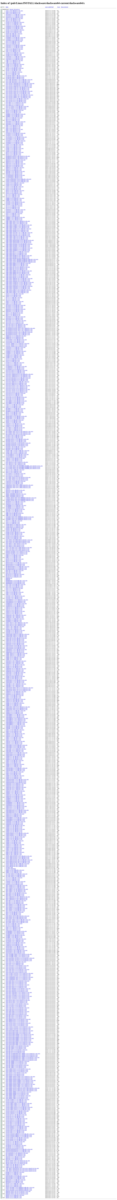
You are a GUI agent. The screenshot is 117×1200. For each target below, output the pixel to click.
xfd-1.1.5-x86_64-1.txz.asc (14, 213)
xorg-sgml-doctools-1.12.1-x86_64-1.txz (18, 80)
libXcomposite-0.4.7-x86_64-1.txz (16, 811)
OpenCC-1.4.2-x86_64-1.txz (14, 1196)
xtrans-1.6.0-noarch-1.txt (14, 32)
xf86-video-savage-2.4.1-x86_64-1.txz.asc (18, 228)
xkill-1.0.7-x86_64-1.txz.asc (15, 152)
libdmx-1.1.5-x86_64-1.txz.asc (15, 703)
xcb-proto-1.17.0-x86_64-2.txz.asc (16, 397)
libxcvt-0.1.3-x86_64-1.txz (14, 608)
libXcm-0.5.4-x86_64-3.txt (14, 816)
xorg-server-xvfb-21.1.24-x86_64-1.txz (17, 88)
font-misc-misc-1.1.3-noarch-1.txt (16, 987)
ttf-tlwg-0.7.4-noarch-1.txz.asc (15, 473)
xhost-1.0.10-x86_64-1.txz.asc (15, 190)
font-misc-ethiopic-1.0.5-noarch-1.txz (17, 993)
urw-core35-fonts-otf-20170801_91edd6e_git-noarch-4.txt (23, 468)
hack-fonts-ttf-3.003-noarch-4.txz (16, 917)
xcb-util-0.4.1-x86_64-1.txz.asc (15, 393)
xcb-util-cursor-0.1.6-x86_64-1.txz (16, 390)
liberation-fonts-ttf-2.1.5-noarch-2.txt (18, 690)
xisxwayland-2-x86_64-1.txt (14, 177)
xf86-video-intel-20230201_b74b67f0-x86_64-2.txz (21, 260)
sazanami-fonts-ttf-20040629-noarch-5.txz (18, 518)
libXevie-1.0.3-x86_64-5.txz (14, 796)
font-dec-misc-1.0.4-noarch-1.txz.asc (17, 1015)
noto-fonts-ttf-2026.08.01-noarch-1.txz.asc (19, 539)
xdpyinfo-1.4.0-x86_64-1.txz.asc (15, 309)
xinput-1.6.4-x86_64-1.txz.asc (15, 182)
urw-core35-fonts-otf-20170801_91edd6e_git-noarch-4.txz (23, 467)
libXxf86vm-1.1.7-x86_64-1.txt (15, 717)
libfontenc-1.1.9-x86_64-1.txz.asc (16, 680)
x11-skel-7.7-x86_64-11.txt (14, 430)
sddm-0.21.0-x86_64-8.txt (13, 515)
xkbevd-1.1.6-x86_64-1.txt (14, 170)
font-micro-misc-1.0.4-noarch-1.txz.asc (18, 1000)
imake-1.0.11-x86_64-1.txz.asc (15, 870)
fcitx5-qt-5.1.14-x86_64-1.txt (15, 1117)
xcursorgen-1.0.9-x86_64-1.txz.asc (16, 339)
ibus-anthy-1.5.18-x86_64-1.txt (15, 910)
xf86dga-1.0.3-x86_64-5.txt (14, 219)
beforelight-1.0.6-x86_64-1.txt (15, 1178)
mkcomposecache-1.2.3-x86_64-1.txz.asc (17, 566)
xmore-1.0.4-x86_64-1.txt (13, 112)
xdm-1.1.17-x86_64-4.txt (13, 315)
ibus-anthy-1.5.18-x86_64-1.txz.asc (16, 908)
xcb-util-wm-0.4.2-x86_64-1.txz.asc (16, 370)
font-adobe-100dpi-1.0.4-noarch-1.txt (17, 1094)
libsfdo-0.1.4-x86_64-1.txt (14, 632)
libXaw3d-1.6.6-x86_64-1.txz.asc (15, 821)
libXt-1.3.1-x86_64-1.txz (13, 738)
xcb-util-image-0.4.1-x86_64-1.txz (16, 383)
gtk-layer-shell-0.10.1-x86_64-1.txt (17, 922)
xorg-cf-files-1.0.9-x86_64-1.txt (16, 108)
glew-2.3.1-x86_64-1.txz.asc (14, 927)
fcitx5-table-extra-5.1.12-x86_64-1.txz (18, 1108)
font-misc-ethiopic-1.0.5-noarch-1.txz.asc (19, 992)
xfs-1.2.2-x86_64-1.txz (13, 207)
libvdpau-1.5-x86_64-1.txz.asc (15, 618)
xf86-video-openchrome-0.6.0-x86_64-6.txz (18, 241)
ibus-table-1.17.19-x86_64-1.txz (15, 890)
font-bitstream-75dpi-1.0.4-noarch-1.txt (18, 1044)
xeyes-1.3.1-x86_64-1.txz (13, 295)
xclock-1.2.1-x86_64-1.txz (14, 363)
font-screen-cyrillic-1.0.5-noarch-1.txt (18, 975)
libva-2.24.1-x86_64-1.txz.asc (15, 626)
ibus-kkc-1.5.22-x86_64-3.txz (15, 901)
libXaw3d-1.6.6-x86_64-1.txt (14, 824)
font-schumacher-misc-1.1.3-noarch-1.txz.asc (19, 977)
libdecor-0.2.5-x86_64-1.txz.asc (15, 710)
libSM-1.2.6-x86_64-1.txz (13, 842)
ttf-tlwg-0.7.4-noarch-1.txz (14, 474)
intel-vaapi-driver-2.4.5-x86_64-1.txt (17, 858)
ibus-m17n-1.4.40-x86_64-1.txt (15, 895)
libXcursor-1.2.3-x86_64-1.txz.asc (16, 806)
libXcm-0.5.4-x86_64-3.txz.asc (15, 814)
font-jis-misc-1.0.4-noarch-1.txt (16, 1006)
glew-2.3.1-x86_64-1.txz (13, 928)
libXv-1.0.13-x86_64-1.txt (14, 732)
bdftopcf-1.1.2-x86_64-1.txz (14, 1181)
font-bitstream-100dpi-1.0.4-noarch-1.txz (18, 1039)
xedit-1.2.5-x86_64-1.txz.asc (15, 301)
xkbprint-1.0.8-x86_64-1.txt (14, 166)
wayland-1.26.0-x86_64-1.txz (14, 448)
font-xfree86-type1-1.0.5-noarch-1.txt (17, 956)
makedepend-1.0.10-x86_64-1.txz (15, 581)
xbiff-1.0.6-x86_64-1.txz (13, 413)
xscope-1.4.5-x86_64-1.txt (14, 55)
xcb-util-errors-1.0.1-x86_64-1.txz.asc (18, 385)
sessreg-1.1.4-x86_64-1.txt (14, 511)
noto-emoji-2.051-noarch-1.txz (15, 544)
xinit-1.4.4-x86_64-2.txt (13, 189)
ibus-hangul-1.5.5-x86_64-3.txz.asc (16, 904)
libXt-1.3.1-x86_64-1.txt (13, 740)
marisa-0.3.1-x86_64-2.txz (14, 575)
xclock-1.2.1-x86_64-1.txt (14, 365)
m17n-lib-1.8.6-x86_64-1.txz (14, 585)
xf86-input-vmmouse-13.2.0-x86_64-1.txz (18, 279)
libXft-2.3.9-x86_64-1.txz (14, 777)
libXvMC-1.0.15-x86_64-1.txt (14, 728)
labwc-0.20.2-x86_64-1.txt (14, 854)
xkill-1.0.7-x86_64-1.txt (13, 154)
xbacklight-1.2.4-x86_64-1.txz (15, 417)
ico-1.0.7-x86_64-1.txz (13, 879)
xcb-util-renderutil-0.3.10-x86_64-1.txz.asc (19, 374)
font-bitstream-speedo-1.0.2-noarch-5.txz (18, 1035)
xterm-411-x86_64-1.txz (13, 35)
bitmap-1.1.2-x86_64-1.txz (14, 1173)
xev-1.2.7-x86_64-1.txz (13, 298)
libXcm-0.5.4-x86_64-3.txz (14, 815)
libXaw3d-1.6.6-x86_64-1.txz (14, 822)
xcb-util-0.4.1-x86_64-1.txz (14, 394)
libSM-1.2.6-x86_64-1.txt (13, 843)
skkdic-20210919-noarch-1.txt (15, 496)
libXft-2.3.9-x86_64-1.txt (14, 778)
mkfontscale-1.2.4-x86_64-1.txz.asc (16, 562)
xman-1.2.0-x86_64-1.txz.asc (14, 125)
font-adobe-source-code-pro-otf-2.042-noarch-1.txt (21, 1090)
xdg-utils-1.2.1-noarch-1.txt (15, 323)
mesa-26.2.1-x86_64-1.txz (13, 571)
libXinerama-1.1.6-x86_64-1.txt (15, 770)
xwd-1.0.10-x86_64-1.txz (13, 19)
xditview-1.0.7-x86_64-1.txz (14, 318)
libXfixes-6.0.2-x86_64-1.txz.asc (16, 787)
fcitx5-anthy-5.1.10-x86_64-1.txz (16, 1139)
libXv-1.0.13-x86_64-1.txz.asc (15, 729)
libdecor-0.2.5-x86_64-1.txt (14, 713)
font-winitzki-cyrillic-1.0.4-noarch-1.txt (19, 960)
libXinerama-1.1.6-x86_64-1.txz (15, 769)
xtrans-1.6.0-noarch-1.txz (14, 31)
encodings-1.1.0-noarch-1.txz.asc (16, 1145)
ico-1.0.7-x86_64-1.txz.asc (14, 877)
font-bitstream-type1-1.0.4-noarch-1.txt (18, 1033)
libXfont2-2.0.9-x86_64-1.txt (15, 785)
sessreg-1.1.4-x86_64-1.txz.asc (15, 509)
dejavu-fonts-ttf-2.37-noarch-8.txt (16, 1163)
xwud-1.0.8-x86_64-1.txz (13, 12)
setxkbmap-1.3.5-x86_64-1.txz (15, 506)
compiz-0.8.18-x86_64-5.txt (14, 1167)
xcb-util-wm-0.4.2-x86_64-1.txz (15, 371)
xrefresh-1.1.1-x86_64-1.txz (14, 57)
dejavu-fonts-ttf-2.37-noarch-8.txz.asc (18, 1160)
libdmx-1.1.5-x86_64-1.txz (14, 704)
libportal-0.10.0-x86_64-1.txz (15, 639)
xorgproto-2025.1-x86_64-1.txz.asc (16, 75)
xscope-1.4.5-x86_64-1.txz (14, 54)
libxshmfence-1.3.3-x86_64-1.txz (15, 601)
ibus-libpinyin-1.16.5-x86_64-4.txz (16, 898)
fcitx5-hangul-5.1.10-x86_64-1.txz (16, 1127)
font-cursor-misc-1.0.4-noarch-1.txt (17, 1025)
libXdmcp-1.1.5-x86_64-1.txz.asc (15, 798)
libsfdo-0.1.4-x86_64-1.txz (14, 631)
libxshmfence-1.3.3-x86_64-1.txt (15, 602)
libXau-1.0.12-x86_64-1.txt (14, 831)
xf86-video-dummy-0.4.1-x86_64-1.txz (17, 264)
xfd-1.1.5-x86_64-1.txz (13, 214)
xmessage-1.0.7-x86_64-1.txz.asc (15, 121)
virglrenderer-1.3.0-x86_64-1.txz (16, 455)
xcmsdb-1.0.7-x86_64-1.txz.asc (15, 355)
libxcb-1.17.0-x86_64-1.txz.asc (15, 611)
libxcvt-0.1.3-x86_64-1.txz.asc (15, 607)
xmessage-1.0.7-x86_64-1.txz (14, 123)
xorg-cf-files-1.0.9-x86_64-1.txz (16, 107)
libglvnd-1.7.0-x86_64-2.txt (14, 675)
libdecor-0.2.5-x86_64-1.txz (14, 712)
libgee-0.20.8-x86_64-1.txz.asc (15, 676)
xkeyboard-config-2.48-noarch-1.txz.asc (18, 156)
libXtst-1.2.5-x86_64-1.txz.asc (15, 733)
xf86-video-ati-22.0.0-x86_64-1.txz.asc (18, 267)
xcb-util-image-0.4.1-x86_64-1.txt (16, 384)
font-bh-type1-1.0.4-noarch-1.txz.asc (17, 1046)
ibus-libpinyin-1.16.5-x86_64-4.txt (16, 899)
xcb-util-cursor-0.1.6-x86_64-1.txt (16, 392)
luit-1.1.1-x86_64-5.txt (13, 590)
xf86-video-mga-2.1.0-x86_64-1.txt (16, 254)
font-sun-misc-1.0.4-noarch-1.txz (16, 966)
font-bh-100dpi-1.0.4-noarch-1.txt (16, 1063)
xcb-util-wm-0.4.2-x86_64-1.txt (15, 372)
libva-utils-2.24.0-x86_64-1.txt (15, 625)
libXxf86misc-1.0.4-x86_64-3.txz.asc (17, 718)
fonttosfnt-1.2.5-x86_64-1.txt (15, 949)
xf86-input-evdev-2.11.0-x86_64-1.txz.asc (18, 290)
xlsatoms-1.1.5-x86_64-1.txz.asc (15, 140)
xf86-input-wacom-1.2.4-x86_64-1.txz (17, 275)
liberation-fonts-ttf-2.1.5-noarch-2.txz (18, 689)
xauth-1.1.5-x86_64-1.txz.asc (15, 420)
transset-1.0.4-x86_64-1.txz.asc (15, 481)
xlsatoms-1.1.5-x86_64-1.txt (14, 143)
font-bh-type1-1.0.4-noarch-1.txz (16, 1047)
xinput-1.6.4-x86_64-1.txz (14, 184)
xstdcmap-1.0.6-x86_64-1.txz (14, 38)
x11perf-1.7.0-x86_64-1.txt (14, 426)
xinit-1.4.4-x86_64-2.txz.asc (15, 186)
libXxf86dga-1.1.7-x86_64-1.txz (15, 723)
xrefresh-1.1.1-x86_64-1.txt (14, 59)
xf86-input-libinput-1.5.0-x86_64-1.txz (18, 287)
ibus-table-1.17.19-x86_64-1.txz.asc (17, 889)
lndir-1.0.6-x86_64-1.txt (13, 594)
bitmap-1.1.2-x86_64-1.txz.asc (15, 1172)
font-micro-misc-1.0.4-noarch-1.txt (16, 1002)
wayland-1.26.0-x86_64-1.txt (14, 449)
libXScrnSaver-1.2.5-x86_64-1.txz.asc (17, 833)
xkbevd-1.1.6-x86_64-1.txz (14, 168)
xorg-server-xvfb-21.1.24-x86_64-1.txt (17, 89)
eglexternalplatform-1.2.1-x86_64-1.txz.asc (19, 1149)
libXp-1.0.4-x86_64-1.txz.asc (15, 760)
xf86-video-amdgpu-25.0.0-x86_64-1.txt (17, 273)
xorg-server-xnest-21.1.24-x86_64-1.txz (18, 92)
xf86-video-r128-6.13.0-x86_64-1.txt (17, 239)
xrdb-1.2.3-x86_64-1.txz (13, 61)
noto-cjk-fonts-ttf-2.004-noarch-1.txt (17, 550)
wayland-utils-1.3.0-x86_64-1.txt (16, 441)
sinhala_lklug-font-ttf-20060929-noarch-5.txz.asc (21, 497)
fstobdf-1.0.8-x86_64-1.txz (14, 936)
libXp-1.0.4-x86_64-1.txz (13, 761)
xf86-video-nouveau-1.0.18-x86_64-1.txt (18, 246)
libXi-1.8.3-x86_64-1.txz (13, 773)
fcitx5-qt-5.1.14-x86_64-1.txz (15, 1116)
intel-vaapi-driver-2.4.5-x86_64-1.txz (17, 857)
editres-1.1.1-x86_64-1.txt (14, 1159)
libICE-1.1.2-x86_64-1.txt (14, 847)
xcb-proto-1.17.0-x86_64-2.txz (15, 398)
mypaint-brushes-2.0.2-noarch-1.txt (16, 553)
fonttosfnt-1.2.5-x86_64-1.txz (15, 947)
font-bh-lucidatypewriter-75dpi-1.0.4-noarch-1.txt (21, 1060)
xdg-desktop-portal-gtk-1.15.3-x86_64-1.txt (19, 330)
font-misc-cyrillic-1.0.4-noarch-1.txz (17, 997)
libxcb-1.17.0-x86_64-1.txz (14, 612)
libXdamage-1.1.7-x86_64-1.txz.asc (16, 802)
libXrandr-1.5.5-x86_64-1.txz (15, 750)
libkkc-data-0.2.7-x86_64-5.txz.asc (16, 653)
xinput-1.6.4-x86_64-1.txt (14, 185)
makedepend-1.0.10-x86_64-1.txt (15, 583)
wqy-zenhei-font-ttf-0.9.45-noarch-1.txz (18, 432)
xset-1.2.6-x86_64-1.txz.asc (14, 49)
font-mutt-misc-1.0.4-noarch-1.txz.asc (17, 981)
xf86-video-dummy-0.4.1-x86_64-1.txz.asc (18, 263)
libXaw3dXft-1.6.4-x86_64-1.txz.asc (16, 817)
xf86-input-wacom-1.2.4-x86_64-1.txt (17, 277)
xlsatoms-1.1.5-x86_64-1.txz (14, 142)
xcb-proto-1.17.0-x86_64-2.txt (15, 399)
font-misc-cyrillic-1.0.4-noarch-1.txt (17, 998)
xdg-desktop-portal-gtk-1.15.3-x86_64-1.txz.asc (20, 328)
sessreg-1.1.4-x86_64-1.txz (14, 510)
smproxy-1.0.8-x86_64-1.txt (14, 492)
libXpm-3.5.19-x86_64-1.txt (14, 759)
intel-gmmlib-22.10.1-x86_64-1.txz (16, 864)
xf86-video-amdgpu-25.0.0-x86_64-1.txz (17, 272)
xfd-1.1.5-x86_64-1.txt (13, 216)
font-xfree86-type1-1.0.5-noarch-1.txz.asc (19, 954)
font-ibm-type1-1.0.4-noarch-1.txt (16, 1014)
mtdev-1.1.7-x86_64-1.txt (13, 557)
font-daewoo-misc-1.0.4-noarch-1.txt (17, 1021)
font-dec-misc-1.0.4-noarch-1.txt (16, 1017)
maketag (8, 579)
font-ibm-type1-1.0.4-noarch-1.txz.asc (17, 1011)
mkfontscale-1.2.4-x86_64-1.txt (15, 565)
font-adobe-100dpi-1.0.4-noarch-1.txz (17, 1093)
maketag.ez (9, 578)
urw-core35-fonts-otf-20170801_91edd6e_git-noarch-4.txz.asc (24, 465)
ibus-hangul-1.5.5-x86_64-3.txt (15, 907)
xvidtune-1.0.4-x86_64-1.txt (14, 28)
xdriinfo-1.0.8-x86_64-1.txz (14, 306)
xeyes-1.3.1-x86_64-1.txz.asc (15, 293)
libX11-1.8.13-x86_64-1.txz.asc (15, 836)
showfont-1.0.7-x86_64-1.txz (14, 502)
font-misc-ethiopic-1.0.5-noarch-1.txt (17, 995)
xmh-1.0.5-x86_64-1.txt (13, 120)
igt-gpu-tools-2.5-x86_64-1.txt (15, 876)
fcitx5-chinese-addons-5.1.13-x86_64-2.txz (19, 1135)
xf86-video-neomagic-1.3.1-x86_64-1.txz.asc (19, 247)
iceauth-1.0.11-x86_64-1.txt (14, 884)
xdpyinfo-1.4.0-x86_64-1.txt (14, 311)
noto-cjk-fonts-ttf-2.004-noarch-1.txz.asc (19, 547)
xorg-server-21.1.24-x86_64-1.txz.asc (17, 98)
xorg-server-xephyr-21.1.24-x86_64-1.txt (18, 97)
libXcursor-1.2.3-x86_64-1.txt (15, 808)
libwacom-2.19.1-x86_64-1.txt (15, 617)
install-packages (11, 868)
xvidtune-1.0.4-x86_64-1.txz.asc (15, 26)
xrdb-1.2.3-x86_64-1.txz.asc (14, 60)
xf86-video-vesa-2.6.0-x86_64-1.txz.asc (18, 221)
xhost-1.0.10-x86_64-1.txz (14, 191)
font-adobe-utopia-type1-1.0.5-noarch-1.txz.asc (20, 1076)
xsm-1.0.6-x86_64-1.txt (13, 43)
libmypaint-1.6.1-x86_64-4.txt (15, 652)
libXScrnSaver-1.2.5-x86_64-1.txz (16, 834)
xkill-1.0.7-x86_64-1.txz (13, 153)
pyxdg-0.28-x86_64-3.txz (13, 529)
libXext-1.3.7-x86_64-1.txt (14, 793)
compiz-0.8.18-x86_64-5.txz (14, 1165)
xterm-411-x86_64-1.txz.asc (14, 33)
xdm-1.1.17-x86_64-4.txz (13, 314)
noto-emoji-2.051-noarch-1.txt (15, 546)
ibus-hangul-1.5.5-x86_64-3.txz (15, 905)
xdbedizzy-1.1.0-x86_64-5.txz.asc (16, 335)
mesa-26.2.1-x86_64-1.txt (13, 573)
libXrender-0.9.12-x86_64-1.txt (15, 747)
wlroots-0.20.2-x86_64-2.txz (14, 436)
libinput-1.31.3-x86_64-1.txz (15, 662)
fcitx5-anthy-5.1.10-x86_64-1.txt (16, 1140)
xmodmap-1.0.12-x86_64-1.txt (14, 116)
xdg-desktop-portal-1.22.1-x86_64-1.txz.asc (19, 332)
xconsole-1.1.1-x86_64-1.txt (14, 349)
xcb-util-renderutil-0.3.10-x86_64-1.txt (18, 376)
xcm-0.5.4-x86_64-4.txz (13, 360)
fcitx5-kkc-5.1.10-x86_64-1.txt (15, 1125)
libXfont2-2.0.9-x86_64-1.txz (15, 784)
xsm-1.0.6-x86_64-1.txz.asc (14, 41)
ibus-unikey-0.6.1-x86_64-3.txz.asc (16, 885)
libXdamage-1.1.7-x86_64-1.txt (15, 805)
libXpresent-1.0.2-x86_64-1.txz (15, 754)
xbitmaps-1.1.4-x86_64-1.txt (14, 411)
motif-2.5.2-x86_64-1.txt (13, 561)
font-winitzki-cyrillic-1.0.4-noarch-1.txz (19, 959)
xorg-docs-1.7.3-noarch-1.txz (15, 103)
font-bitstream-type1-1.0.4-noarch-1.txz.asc (19, 1030)
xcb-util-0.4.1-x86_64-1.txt (14, 395)
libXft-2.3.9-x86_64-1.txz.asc (15, 775)
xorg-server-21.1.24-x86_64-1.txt (16, 101)
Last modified (49, 7)
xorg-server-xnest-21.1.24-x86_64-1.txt (18, 93)
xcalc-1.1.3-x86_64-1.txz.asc (15, 404)
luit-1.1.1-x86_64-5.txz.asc (14, 588)
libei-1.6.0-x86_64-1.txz (13, 696)
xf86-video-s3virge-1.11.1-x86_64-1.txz (18, 233)
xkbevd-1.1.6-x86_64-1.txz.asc (15, 167)
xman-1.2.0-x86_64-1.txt (13, 128)
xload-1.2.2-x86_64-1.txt (13, 151)
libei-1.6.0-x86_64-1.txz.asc (15, 695)
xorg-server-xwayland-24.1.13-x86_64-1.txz (19, 84)
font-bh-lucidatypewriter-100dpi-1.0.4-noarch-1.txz (22, 1054)
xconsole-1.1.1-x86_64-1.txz (14, 348)
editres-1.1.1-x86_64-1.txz (14, 1158)
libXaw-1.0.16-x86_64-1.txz (14, 826)
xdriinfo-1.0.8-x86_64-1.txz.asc (15, 305)
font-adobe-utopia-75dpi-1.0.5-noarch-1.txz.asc (20, 1084)
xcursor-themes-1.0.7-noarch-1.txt (16, 346)
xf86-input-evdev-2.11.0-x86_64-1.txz (17, 291)
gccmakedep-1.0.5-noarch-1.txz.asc (16, 931)
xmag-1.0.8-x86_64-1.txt (13, 131)
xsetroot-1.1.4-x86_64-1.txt (14, 47)
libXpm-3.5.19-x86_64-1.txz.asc (15, 756)
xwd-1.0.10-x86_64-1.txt (13, 21)
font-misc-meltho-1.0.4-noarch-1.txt (17, 991)
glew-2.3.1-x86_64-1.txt (13, 930)
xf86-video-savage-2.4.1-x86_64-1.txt (17, 231)
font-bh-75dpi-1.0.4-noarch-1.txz (16, 1066)
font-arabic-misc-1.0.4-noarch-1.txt (17, 1071)
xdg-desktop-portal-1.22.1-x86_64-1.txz (18, 333)
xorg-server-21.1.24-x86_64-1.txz (16, 100)
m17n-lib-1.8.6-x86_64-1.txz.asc (15, 584)
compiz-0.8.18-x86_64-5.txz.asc (15, 1164)
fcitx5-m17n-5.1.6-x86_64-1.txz (15, 1119)
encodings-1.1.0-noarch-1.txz (15, 1146)
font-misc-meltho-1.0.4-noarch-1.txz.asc (18, 988)
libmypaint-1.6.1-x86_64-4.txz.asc (16, 649)
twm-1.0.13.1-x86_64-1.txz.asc (15, 469)
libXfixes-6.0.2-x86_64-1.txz (15, 788)
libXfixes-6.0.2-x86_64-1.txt (15, 789)
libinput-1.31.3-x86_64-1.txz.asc (16, 661)
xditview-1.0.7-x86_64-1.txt (14, 319)
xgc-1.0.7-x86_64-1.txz (13, 195)
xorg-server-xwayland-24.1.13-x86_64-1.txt (19, 86)
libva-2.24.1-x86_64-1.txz (14, 627)
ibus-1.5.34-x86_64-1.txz (13, 913)
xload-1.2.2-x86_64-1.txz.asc (15, 148)
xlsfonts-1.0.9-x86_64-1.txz (14, 134)
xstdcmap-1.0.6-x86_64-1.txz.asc (15, 37)
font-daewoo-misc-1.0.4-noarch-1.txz (17, 1020)
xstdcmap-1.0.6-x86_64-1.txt (14, 40)
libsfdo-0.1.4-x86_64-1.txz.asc (15, 630)
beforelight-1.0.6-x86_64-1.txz (15, 1177)
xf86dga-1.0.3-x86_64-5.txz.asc (15, 217)
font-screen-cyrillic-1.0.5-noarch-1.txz (18, 974)
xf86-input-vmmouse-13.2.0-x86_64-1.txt (18, 281)
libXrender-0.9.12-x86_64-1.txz (15, 746)
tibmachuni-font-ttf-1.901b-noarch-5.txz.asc (19, 485)
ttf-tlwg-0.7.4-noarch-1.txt (14, 476)
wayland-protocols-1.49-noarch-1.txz (17, 444)
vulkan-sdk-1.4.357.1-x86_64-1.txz (16, 451)
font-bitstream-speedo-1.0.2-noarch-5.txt (18, 1037)
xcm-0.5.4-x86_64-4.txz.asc (14, 358)
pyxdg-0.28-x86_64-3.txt (13, 530)
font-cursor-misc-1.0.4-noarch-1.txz (17, 1024)
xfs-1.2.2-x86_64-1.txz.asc (14, 205)
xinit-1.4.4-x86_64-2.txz (13, 188)
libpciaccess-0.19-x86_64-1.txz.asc (16, 645)
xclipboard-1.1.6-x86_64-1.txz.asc (16, 366)
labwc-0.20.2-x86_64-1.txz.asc (15, 852)
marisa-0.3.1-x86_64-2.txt (14, 576)
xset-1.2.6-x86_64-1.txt (13, 51)
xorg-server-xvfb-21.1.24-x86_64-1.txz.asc (19, 87)
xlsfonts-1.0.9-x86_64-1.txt (14, 135)
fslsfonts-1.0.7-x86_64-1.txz (15, 940)
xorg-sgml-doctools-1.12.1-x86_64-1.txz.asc (19, 79)
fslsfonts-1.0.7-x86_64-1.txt (15, 941)
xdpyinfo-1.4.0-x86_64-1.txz (14, 310)
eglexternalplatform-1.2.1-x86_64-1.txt (18, 1151)
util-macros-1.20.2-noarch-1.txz (15, 463)
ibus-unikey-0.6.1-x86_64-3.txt (15, 887)
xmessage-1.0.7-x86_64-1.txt (14, 124)
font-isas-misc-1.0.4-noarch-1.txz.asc (17, 1007)
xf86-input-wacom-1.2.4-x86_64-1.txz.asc (18, 274)
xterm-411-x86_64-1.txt (13, 36)
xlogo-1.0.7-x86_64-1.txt (13, 147)
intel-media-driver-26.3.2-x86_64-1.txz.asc (19, 859)
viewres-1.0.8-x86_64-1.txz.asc (15, 458)
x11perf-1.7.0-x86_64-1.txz (14, 425)
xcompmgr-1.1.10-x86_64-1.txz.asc (16, 351)
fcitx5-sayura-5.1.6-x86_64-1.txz (16, 1112)
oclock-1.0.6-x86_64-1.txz (14, 537)
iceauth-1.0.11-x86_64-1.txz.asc (15, 881)
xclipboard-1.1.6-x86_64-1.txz (15, 367)
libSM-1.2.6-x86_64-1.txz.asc (15, 840)
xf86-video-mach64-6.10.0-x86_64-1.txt (17, 258)
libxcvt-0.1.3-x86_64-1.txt (14, 610)
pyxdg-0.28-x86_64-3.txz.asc (14, 528)
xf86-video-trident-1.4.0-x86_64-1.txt (17, 227)
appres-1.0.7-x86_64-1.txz (14, 1184)
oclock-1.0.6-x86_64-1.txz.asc (15, 536)
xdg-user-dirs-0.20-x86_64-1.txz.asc (17, 324)
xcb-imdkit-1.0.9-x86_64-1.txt (15, 403)
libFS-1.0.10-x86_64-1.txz (14, 849)
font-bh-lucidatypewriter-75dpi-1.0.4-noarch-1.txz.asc (22, 1057)
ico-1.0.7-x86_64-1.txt (13, 880)
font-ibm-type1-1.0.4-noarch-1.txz (16, 1012)
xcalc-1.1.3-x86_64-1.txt (13, 407)
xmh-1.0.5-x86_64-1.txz (13, 119)
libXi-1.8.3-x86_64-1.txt (13, 774)
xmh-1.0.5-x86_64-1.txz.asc (14, 117)
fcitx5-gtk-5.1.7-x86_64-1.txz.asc (16, 1130)
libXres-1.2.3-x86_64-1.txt (14, 743)
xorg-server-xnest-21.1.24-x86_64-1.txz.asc (19, 91)
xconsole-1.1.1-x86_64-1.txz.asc (15, 347)
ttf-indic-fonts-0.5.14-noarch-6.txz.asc (18, 477)
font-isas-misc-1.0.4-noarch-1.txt (16, 1010)
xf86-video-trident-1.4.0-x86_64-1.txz (17, 226)
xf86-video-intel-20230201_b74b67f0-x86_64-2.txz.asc (22, 259)
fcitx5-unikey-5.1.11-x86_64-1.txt (16, 1102)
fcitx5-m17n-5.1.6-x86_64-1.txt (15, 1121)
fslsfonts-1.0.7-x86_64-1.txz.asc (16, 938)
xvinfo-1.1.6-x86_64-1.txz (14, 23)
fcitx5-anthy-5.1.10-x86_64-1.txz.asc (17, 1137)
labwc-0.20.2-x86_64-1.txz (14, 853)
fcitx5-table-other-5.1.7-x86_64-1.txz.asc (19, 1103)
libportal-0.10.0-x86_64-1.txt (15, 640)
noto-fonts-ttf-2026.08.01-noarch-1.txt (18, 542)
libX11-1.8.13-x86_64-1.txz (14, 838)
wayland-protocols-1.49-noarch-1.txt (17, 445)
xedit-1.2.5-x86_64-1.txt (13, 304)
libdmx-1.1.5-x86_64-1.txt (14, 705)
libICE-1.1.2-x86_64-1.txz (14, 845)
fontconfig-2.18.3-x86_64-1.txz (15, 951)
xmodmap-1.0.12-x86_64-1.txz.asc (15, 114)
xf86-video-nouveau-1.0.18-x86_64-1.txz (18, 245)
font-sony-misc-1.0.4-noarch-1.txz (16, 970)
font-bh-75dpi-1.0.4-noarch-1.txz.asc (17, 1065)
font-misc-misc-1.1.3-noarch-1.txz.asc (17, 984)
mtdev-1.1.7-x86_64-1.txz (13, 556)
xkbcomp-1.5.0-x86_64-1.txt (14, 174)
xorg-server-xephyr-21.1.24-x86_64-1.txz (18, 96)
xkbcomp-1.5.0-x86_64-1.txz (14, 172)
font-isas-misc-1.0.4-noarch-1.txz (16, 1009)
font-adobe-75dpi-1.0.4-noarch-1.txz (17, 1097)
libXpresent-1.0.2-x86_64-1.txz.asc (16, 752)
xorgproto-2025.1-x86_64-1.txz (15, 77)
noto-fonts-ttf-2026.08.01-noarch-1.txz (18, 541)
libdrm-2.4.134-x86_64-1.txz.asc (15, 699)
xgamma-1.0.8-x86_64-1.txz (14, 199)
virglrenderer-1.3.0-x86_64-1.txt (16, 457)
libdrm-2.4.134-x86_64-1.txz (14, 700)
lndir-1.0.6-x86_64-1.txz (13, 593)
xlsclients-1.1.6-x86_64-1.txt (15, 139)
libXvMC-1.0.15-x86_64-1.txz (14, 727)
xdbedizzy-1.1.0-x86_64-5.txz (15, 337)
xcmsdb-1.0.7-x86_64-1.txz (14, 356)
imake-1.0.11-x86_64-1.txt (14, 872)
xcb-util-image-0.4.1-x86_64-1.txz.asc (17, 381)
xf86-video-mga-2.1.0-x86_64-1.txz (16, 253)
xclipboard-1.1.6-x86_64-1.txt (15, 369)
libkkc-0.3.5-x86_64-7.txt (14, 659)
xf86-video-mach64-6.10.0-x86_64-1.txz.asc (19, 255)
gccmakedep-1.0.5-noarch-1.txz (15, 932)
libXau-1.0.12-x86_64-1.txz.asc (15, 829)
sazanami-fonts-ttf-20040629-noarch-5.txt (18, 519)
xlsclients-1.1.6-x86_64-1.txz (15, 138)
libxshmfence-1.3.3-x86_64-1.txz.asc (17, 599)
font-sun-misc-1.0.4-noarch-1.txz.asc (17, 965)
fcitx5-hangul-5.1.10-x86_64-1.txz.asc (17, 1126)
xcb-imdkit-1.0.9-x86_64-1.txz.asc (16, 400)
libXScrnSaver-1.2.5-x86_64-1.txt (16, 835)
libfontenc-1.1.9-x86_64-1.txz (15, 681)
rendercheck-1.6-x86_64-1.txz (15, 525)
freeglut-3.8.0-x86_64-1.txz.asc (15, 942)
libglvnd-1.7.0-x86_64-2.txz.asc (15, 672)
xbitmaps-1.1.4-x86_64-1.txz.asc (15, 408)
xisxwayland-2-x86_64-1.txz (14, 176)
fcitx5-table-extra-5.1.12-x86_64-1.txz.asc (19, 1107)
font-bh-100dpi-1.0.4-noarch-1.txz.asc (17, 1061)
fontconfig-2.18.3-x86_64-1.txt (15, 952)
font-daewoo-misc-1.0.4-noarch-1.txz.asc (18, 1019)
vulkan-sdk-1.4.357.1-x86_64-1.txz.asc (17, 450)
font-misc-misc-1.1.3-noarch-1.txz (16, 986)
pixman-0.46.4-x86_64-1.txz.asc (15, 532)
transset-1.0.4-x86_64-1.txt (14, 483)
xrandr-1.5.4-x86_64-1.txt (14, 66)
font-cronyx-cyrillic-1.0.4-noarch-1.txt (18, 1029)
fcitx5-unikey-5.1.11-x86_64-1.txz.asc (17, 1099)
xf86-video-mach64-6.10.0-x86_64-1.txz (17, 256)
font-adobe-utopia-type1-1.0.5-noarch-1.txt (19, 1079)
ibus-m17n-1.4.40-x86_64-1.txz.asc (16, 893)
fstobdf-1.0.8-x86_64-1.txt (14, 937)
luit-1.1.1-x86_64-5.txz (13, 589)
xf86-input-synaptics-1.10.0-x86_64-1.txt (18, 284)
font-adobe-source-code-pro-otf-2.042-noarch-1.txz (21, 1089)
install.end (9, 867)
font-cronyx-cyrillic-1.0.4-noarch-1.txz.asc (19, 1026)
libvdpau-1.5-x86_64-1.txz (14, 620)
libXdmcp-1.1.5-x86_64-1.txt (14, 801)
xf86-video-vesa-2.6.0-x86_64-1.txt (16, 223)
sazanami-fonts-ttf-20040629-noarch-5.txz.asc (20, 516)
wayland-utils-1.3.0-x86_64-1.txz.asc (17, 439)
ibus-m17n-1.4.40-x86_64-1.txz (15, 894)
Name (7, 7)
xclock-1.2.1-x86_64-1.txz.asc (15, 362)
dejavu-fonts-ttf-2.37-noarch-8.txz (16, 1162)
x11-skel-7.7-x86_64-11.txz (14, 428)
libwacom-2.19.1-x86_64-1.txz (15, 616)
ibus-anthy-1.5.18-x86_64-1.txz (15, 909)
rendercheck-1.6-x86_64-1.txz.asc (16, 524)
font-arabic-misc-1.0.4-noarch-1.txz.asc (18, 1068)
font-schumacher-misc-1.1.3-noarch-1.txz (18, 978)
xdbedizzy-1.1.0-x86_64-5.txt (15, 338)
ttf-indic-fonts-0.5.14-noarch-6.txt (17, 479)
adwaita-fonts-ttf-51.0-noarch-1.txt (17, 1193)
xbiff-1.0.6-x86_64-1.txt (13, 414)
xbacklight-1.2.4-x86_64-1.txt (15, 418)
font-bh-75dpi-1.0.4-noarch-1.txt (16, 1067)
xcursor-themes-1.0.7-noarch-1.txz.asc (17, 343)
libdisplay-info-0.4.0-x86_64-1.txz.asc (18, 706)
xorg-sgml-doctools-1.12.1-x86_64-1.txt (18, 82)
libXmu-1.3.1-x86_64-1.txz (14, 765)
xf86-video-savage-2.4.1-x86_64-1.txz (17, 230)
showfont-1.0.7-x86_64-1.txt (14, 504)
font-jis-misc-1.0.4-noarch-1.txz (16, 1005)
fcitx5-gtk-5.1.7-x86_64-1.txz (15, 1131)
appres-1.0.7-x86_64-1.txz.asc (15, 1183)
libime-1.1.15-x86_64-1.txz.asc (15, 664)
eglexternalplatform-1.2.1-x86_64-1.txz (18, 1150)
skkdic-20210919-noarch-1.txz (15, 495)
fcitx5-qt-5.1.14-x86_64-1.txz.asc (16, 1114)
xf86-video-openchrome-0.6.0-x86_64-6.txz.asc (20, 240)
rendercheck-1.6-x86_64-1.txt (15, 527)
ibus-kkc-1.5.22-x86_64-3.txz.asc (16, 900)
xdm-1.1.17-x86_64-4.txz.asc (14, 312)
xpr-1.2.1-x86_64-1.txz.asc (14, 72)
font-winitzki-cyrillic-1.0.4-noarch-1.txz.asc (20, 958)
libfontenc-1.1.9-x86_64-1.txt (15, 682)
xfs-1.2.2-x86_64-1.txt (13, 208)
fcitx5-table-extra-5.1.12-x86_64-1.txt (18, 1109)
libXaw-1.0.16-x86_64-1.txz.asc (15, 825)
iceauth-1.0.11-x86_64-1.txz (14, 882)
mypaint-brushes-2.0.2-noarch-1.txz (16, 552)
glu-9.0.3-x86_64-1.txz (13, 924)
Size (58, 7)
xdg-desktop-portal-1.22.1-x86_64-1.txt (18, 334)
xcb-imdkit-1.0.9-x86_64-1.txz (15, 402)
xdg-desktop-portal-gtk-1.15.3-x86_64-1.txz (19, 329)
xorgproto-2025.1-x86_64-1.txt (15, 78)
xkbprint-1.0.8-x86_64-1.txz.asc (15, 163)
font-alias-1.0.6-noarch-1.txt (15, 1075)
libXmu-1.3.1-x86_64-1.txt (14, 766)
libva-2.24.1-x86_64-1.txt (14, 629)
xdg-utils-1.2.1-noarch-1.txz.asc (16, 320)
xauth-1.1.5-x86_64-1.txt (13, 422)
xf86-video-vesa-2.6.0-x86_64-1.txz (16, 222)
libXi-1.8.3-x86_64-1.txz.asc (15, 771)
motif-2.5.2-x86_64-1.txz (13, 560)
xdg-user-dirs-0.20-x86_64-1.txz (15, 325)
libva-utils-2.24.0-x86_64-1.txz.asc (17, 622)
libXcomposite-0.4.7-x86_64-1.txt (16, 812)
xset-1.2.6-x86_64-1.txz (13, 50)
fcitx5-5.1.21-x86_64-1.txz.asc (15, 1141)
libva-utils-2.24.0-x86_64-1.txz (15, 624)
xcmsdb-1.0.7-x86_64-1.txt (14, 357)
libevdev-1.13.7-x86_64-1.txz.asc (16, 683)
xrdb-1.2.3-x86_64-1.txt (13, 63)
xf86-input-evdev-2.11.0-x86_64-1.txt (17, 292)
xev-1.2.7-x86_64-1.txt (13, 300)
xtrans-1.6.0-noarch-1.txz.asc (15, 29)
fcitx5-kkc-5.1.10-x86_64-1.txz (15, 1123)
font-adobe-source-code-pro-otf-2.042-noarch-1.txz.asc (22, 1088)
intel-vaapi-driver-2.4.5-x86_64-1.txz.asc (19, 856)
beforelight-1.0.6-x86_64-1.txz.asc (16, 1176)
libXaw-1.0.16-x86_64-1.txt (14, 828)
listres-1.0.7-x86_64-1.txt (14, 598)
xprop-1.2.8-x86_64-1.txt (13, 70)
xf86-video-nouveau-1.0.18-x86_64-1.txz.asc (19, 244)
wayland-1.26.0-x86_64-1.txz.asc (15, 446)
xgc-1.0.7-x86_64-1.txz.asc (14, 194)
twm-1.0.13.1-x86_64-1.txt (14, 472)
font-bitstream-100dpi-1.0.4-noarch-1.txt (18, 1040)
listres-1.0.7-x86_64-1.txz (14, 597)
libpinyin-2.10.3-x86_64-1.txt (15, 644)
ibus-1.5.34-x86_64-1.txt (13, 914)
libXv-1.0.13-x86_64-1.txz (14, 731)
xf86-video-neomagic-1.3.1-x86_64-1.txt (18, 250)
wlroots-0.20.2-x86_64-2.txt (14, 437)
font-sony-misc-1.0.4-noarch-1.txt (16, 972)
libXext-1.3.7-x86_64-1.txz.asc (15, 791)
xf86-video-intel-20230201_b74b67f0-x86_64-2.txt (21, 261)
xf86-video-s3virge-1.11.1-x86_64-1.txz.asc (19, 232)
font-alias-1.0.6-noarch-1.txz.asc (16, 1072)
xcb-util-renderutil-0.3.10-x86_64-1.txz (18, 375)
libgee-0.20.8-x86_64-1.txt (14, 678)
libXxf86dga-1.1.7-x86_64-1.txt (15, 724)
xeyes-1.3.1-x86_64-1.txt (13, 296)
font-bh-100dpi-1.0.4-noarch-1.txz (16, 1062)
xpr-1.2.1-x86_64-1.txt (13, 74)
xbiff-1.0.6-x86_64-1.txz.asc (15, 412)
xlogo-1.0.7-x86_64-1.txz (13, 145)
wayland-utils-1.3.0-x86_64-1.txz (16, 440)
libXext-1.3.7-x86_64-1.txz (14, 792)
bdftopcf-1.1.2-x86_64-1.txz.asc (15, 1179)
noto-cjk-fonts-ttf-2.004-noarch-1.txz (17, 548)
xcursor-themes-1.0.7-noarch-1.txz (16, 344)
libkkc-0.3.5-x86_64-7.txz (14, 658)
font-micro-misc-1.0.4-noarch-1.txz (16, 1001)
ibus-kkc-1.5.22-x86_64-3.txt (15, 903)
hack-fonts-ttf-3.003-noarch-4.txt (16, 918)
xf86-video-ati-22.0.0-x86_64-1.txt (16, 269)
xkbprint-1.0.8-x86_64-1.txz (14, 165)
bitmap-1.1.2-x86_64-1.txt (14, 1174)
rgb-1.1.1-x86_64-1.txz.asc (14, 520)
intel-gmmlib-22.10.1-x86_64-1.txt (16, 866)
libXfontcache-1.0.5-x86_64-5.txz (16, 780)
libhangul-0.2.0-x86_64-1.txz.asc (16, 668)
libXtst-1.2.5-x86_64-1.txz (14, 734)
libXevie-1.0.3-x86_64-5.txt (14, 797)
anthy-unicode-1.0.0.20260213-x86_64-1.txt (19, 1190)
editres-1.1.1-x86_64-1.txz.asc (15, 1156)
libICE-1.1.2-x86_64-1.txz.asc (15, 844)
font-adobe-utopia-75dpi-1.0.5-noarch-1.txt (19, 1086)
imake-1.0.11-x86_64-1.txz (14, 871)
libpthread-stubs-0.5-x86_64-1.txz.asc (17, 634)
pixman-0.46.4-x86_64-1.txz (14, 533)
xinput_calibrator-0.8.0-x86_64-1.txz (17, 180)
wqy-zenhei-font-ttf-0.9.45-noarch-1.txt (18, 434)
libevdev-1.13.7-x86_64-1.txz (15, 685)
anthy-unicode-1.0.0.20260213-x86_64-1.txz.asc (20, 1187)
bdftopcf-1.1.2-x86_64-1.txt (14, 1182)
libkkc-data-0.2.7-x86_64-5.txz (15, 654)
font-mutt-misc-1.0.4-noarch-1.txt (16, 983)
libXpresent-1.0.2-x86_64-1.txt (15, 755)
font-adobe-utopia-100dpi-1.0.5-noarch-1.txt (19, 1083)
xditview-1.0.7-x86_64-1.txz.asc (15, 316)
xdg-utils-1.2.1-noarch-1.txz (15, 321)
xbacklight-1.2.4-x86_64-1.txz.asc (16, 416)
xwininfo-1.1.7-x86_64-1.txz (14, 15)
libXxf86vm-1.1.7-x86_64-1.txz (15, 715)
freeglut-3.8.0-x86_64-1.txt (14, 945)
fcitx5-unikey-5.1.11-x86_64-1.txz (16, 1100)
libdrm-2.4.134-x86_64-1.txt (14, 701)
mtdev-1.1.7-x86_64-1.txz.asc (15, 555)
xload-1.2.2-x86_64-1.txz (13, 149)
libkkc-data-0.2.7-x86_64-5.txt (15, 655)
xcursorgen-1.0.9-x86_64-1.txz (15, 341)
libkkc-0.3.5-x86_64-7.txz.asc (15, 657)
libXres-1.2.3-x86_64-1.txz (14, 742)
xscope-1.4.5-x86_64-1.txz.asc (15, 52)
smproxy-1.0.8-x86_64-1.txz (14, 491)
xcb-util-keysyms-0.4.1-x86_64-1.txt (17, 380)
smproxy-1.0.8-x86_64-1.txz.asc (15, 490)
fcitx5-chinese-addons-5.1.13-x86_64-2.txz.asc (20, 1134)
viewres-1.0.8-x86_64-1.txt (14, 460)
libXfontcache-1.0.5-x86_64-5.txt (16, 782)
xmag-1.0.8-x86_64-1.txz (13, 130)
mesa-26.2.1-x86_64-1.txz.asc (15, 570)
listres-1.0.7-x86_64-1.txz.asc (15, 595)
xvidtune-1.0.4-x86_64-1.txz (14, 27)
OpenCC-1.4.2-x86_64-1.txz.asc (15, 1195)
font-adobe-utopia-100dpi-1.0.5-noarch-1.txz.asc (21, 1080)
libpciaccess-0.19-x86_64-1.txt (15, 648)
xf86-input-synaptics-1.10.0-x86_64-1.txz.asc (20, 282)
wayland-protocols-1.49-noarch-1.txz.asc (18, 443)
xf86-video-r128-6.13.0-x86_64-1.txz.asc (18, 236)
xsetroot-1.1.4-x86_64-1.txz (14, 46)
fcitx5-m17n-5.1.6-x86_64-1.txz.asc (16, 1118)
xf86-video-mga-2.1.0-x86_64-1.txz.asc (17, 251)
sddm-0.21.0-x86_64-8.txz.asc (15, 513)
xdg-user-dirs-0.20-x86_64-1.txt (15, 326)
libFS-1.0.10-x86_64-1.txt (14, 850)
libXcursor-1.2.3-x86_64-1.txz (15, 807)
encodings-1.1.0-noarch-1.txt (15, 1148)
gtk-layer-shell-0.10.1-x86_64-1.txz (17, 921)
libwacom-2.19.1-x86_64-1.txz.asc (16, 615)
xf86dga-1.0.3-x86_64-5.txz (14, 218)
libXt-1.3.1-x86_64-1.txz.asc (15, 737)
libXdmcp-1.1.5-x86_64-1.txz (14, 799)
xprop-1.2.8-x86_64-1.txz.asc (15, 68)
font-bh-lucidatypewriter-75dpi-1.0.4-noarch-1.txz (21, 1058)
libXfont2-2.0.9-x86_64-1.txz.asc (16, 783)
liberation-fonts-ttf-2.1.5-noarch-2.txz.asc (19, 687)
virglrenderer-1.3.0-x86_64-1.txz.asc (17, 454)
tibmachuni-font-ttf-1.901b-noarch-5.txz (18, 486)
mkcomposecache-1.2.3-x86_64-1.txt (16, 569)
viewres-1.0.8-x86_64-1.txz (14, 459)
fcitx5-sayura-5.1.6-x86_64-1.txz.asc (17, 1111)
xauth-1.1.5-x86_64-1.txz (13, 421)
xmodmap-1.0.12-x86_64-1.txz (14, 115)
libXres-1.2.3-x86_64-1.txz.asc (15, 741)
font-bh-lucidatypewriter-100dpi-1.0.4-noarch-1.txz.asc (23, 1053)
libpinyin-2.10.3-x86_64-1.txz (15, 643)
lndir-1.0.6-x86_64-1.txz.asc (15, 592)
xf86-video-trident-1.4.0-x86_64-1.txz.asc (19, 224)
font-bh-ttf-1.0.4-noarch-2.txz (15, 1051)
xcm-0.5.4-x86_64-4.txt (13, 361)
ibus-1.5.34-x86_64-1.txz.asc (15, 912)
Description (64, 7)
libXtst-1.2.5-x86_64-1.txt (14, 736)
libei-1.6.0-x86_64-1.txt (13, 697)
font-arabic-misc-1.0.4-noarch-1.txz (17, 1070)
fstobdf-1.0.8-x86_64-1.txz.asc (15, 935)
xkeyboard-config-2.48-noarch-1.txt (16, 158)
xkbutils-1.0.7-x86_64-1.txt (14, 162)
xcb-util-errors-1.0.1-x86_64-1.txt (16, 388)
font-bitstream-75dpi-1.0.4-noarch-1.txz (18, 1043)
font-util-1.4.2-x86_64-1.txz (15, 963)
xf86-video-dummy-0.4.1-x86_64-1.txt (17, 265)
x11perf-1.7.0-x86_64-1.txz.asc (15, 423)
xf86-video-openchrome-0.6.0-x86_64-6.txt (18, 242)
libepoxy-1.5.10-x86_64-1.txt (15, 694)
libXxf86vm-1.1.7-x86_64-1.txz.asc (16, 714)
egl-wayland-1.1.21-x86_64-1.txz (15, 1154)
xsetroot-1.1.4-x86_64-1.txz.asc (15, 45)
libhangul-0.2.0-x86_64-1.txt (15, 671)
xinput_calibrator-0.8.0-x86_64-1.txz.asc (18, 179)
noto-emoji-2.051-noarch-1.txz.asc (16, 543)
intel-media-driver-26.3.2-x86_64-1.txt (18, 862)
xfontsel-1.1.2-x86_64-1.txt (14, 212)
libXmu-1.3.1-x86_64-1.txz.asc (15, 764)
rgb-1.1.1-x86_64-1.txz (13, 522)
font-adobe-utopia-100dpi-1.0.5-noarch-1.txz (19, 1081)
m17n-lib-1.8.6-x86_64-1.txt (14, 587)
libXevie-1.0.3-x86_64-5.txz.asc (15, 794)
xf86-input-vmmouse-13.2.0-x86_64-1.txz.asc (19, 278)
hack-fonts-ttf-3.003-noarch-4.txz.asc (17, 915)
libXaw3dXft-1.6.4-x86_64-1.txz (15, 819)
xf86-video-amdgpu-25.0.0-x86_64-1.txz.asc (19, 270)
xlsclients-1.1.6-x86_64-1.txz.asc (16, 137)
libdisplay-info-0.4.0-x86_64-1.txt (16, 709)
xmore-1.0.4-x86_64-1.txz (13, 111)
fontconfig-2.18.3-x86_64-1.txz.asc (16, 950)
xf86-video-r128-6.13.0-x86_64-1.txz (17, 237)
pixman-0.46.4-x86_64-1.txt (14, 534)
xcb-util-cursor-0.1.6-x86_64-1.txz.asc (18, 389)
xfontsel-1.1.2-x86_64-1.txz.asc (15, 209)
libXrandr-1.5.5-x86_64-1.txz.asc (16, 748)
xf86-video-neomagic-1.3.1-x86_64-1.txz (18, 249)
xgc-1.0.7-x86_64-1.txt (13, 196)
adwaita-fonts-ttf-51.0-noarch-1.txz (17, 1192)
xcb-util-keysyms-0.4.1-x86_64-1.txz (17, 379)
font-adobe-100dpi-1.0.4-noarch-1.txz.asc (18, 1091)
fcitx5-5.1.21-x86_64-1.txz (14, 1142)
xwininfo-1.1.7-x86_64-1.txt (14, 17)
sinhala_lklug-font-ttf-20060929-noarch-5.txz (20, 499)
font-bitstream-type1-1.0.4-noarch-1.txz (18, 1032)
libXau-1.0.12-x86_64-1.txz (14, 830)
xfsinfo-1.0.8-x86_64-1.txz (14, 203)
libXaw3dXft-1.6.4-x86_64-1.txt (15, 820)
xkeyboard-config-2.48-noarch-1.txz (16, 157)
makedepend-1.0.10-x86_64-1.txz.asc (16, 580)
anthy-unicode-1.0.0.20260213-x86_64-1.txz (19, 1188)
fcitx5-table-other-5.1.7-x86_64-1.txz (17, 1104)
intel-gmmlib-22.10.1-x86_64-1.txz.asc (17, 863)
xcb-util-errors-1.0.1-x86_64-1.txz (16, 386)
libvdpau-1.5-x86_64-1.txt (14, 621)
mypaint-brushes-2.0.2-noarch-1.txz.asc (18, 551)
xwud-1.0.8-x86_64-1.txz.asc (14, 10)
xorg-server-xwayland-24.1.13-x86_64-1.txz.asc (20, 83)
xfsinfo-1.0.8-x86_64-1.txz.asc (15, 202)
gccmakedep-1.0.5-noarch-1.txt (15, 933)
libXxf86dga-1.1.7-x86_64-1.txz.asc (16, 722)
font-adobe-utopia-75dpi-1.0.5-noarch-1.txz (19, 1085)
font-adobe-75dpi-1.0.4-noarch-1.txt (17, 1098)
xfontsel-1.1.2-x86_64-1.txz (14, 210)
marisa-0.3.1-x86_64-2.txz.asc (15, 574)
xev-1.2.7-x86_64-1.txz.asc (14, 297)
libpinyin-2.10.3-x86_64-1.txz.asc (16, 641)
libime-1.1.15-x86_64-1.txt (14, 667)
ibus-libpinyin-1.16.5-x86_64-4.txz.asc (18, 896)
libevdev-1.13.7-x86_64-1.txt (15, 686)
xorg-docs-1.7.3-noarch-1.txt (15, 105)
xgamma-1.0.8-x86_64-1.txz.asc (15, 198)
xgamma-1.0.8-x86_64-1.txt (14, 200)
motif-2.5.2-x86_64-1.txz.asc (15, 559)
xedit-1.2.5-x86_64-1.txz (13, 302)
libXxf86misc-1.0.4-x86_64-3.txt (15, 720)
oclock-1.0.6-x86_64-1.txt (14, 538)
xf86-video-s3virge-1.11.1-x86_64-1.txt (18, 235)
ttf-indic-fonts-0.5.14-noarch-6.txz (17, 478)
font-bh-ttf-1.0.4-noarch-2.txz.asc (16, 1049)
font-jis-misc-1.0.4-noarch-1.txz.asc (17, 1003)
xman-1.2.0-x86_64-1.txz (13, 126)
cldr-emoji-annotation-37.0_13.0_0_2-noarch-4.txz (21, 1169)
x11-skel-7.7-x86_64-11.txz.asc (15, 427)
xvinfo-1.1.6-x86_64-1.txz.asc (15, 22)
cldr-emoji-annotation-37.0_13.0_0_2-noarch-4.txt (21, 1170)
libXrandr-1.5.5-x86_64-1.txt (15, 751)
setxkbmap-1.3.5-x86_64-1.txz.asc (16, 505)
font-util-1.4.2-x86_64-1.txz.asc (16, 961)
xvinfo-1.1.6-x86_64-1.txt (14, 24)
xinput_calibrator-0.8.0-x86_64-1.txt (17, 181)
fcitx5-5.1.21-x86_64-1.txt (14, 1144)
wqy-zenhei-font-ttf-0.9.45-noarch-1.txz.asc (19, 431)
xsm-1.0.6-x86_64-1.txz (13, 42)
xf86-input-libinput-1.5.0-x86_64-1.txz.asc (19, 286)
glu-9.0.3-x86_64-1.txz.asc (14, 923)
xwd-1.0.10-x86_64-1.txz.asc (14, 18)
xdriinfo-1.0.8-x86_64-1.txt (14, 307)
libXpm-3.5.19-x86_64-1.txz (14, 757)
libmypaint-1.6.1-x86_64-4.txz (15, 650)
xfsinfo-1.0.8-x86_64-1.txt (14, 204)
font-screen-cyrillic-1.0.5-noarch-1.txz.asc (19, 973)
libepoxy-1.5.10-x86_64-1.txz (15, 692)
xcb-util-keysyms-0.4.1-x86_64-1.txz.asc (18, 377)
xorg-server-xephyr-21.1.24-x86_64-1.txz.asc (19, 94)
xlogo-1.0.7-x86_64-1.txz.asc (15, 144)
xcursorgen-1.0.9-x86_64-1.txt (15, 342)
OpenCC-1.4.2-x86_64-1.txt (14, 1197)
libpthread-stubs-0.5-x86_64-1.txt (16, 636)
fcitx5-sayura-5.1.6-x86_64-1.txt (16, 1113)
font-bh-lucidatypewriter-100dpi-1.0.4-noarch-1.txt (22, 1056)
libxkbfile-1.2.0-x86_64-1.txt (15, 606)
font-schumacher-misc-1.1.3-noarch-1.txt (18, 979)
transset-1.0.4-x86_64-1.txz (14, 482)
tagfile (8, 488)
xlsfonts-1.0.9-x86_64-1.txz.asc (15, 133)
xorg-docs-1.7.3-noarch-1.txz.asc (16, 102)
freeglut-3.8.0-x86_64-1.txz (14, 944)
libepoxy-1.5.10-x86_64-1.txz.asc (16, 691)
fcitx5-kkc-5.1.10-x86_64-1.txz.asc (16, 1122)
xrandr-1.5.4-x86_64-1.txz (14, 65)
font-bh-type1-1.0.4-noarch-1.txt (16, 1048)
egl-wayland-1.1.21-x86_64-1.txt (15, 1155)
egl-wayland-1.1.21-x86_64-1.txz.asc (17, 1153)
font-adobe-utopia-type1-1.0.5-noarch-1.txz (19, 1077)
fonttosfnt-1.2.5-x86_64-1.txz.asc (16, 946)
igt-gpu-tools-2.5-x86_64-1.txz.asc (16, 873)
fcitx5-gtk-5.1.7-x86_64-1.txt (15, 1132)
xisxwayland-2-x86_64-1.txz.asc (15, 175)
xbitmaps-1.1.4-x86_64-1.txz (14, 409)
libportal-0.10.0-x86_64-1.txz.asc (16, 638)
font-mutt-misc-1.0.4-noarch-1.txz (16, 982)
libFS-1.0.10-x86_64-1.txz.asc (15, 848)
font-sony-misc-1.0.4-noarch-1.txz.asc (17, 969)
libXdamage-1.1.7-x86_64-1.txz (15, 803)
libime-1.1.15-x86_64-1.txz (14, 666)
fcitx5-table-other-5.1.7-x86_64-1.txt (17, 1105)
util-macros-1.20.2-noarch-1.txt (15, 464)
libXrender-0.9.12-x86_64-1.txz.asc (16, 745)
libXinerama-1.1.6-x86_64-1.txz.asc (16, 768)
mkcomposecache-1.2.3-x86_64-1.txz (16, 567)
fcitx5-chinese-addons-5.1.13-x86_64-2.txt (19, 1136)
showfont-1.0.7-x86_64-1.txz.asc (15, 501)
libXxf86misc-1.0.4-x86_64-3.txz (15, 719)
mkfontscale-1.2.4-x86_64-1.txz (15, 564)
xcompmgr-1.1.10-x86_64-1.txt (15, 353)
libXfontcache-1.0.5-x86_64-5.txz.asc (17, 779)
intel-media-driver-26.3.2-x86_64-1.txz (18, 861)
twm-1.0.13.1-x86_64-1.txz (14, 471)
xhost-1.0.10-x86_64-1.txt (14, 193)
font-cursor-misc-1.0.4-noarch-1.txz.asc (18, 1023)
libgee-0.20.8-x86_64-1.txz (14, 677)
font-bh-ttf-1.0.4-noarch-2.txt (15, 1052)
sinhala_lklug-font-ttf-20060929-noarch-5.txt (20, 500)
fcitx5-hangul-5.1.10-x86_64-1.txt (16, 1128)
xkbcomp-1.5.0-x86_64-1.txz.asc (15, 171)
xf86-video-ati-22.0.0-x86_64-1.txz (16, 268)
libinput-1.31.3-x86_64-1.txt (15, 663)
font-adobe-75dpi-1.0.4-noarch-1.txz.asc (18, 1095)
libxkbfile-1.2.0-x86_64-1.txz (15, 604)
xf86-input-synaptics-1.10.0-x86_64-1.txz (18, 283)
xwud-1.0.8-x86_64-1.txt (13, 13)
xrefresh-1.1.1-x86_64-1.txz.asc (15, 56)
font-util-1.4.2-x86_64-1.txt (15, 964)
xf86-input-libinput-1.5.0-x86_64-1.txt (18, 288)
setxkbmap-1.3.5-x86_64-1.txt (15, 508)
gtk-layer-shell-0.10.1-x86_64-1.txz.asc (18, 919)
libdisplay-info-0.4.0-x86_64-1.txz (16, 708)
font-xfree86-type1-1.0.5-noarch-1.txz (17, 955)
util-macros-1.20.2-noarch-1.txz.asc (17, 462)
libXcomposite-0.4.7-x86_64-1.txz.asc (17, 810)
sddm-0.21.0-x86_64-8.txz (13, 514)
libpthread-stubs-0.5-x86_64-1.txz (16, 635)
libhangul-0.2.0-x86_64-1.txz (15, 669)
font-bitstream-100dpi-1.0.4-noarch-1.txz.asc (20, 1038)
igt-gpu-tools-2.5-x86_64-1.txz (15, 875)
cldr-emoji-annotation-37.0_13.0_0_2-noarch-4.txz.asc (22, 1168)
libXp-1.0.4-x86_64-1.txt (13, 763)
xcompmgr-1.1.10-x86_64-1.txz (15, 352)
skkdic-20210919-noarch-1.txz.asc (16, 494)
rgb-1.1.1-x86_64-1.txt (13, 523)
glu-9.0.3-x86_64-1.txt (13, 926)
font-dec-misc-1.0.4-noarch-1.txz (16, 1016)
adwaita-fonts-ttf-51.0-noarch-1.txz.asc (18, 1191)
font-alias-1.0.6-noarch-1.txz (15, 1074)
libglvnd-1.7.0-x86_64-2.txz (14, 673)
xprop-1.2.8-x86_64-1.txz (13, 69)
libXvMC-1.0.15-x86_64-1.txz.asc (15, 726)
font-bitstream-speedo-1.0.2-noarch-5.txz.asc (20, 1034)
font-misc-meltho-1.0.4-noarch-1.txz (17, 989)
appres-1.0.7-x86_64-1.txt (14, 1186)
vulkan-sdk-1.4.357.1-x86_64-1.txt (16, 453)
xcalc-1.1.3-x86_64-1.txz (13, 406)
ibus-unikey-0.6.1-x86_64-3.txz (15, 886)
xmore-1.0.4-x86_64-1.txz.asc (15, 110)
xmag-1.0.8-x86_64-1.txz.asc (14, 129)
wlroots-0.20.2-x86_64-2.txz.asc (15, 435)
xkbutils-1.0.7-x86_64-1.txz (14, 161)
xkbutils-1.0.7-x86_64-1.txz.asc (15, 159)
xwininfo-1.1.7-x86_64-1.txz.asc (15, 14)
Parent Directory (15, 9)
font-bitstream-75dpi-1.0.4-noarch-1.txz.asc (19, 1042)
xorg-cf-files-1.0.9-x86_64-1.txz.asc (17, 106)
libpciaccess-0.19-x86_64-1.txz (15, 646)
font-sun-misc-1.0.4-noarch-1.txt (16, 968)
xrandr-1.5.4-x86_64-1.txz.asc (15, 64)
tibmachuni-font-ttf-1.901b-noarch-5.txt (18, 487)
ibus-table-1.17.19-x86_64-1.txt (15, 891)
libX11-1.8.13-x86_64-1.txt (14, 839)
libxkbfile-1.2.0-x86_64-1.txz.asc (16, 603)
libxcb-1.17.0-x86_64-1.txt (14, 613)
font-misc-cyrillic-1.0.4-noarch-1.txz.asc (19, 996)
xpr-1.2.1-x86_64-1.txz (13, 73)
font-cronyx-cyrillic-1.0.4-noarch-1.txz (18, 1028)
